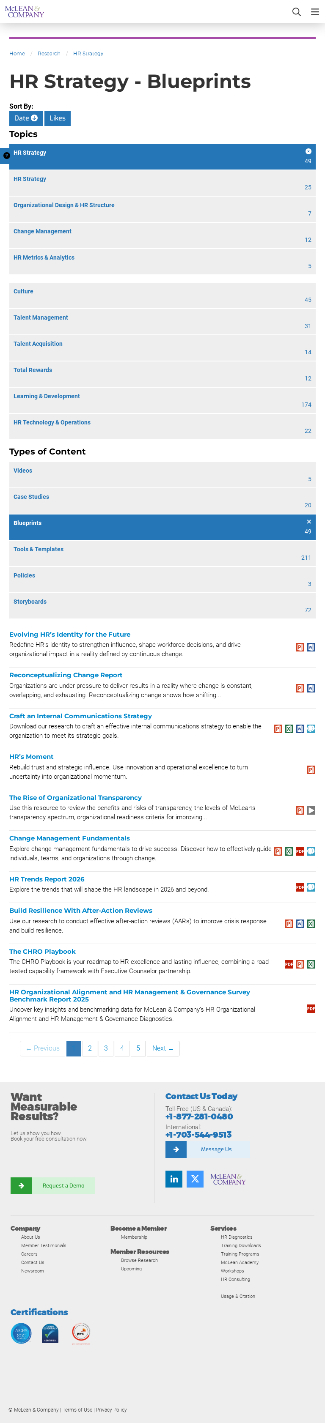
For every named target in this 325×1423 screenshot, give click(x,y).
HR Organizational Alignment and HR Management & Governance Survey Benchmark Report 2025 (129, 995)
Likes (58, 118)
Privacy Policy (111, 1410)
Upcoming (131, 1269)
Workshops (232, 1271)
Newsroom (32, 1271)
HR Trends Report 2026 (47, 879)
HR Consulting (235, 1279)
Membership (134, 1237)
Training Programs (240, 1254)
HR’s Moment (31, 757)
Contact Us (32, 1262)
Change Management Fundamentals (69, 838)
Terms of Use (77, 1410)
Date (22, 118)
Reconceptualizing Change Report (66, 675)
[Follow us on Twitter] (195, 1179)
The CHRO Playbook (42, 951)
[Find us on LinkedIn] (173, 1179)
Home (17, 53)
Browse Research (139, 1260)
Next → (163, 1048)
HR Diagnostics (237, 1237)
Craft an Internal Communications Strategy (80, 716)
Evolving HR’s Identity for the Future (69, 634)
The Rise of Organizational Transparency (75, 798)
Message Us (216, 1149)
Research (49, 53)
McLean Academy (240, 1262)
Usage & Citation (238, 1296)
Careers (29, 1254)
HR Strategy (88, 53)
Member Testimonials (43, 1245)
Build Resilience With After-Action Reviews (80, 910)
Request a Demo (63, 1185)
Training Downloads (241, 1245)
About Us (30, 1237)
